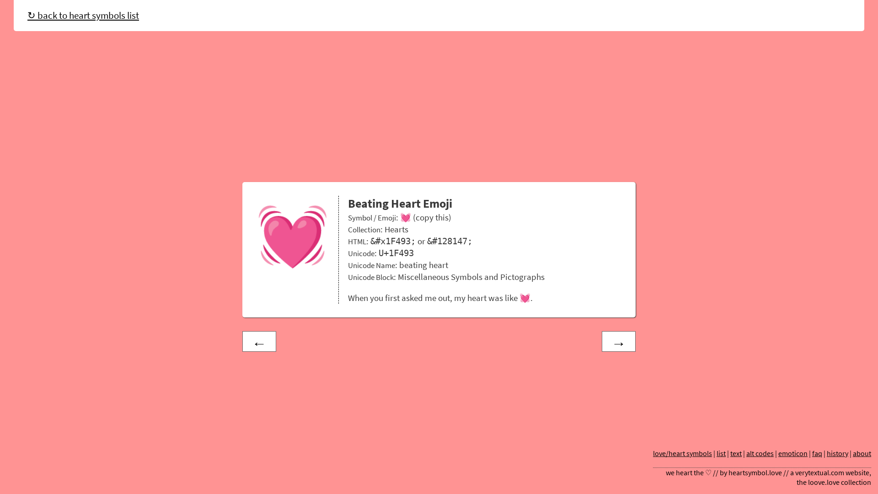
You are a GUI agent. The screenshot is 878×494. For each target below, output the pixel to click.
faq (817, 453)
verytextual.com (819, 473)
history (837, 453)
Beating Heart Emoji (400, 203)
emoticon (793, 453)
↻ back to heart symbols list (83, 15)
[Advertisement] (439, 109)
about (862, 453)
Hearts (396, 229)
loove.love (824, 482)
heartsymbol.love (755, 473)
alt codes (760, 453)
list (721, 453)
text (736, 453)
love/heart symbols (682, 453)
